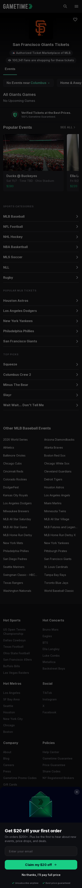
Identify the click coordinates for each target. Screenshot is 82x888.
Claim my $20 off (38, 865)
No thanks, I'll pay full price (41, 874)
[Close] (77, 792)
